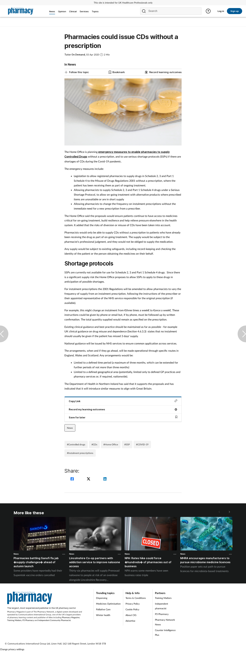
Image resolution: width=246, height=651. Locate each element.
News (70, 427)
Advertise (130, 620)
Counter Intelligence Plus (165, 632)
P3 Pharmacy (28, 620)
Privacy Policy (133, 603)
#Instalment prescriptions (80, 453)
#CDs (94, 444)
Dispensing (101, 598)
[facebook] (72, 479)
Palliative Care (103, 609)
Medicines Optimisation (108, 603)
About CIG (131, 615)
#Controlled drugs (76, 444)
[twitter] (89, 479)
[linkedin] (105, 479)
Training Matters (14, 620)
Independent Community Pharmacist (54, 620)
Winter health (103, 615)
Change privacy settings (12, 649)
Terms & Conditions (136, 598)
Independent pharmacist (161, 606)
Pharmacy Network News (165, 622)
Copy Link (74, 401)
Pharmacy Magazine (70, 617)
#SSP (127, 444)
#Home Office (110, 444)
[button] (229, 512)
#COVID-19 (142, 444)
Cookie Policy (132, 609)
